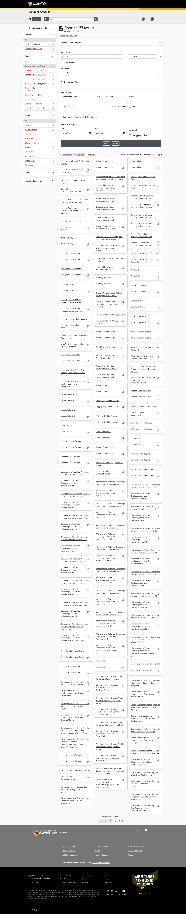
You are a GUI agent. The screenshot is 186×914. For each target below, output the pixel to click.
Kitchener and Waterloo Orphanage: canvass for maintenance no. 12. (145, 529)
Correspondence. (68, 394)
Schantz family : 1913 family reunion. (110, 315)
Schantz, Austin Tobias (39, 95)
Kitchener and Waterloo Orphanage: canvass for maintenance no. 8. (110, 504)
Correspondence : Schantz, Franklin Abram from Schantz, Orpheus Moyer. (110, 700)
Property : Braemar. (104, 277)
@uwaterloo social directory (116, 894)
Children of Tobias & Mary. (106, 416)
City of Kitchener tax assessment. (144, 406)
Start (63, 128)
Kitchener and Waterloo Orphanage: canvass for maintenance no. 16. (110, 548)
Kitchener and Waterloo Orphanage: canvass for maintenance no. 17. (145, 551)
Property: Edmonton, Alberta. (72, 651)
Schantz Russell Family (39, 45)
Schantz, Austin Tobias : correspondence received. (106, 199)
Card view (80, 155)
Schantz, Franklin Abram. (106, 161)
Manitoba (39, 165)
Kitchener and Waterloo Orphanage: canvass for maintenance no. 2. (110, 483)
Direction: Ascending (152, 155)
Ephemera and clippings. (141, 454)
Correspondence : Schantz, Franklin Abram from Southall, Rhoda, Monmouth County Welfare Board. (75, 730)
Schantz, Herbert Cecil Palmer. (73, 221)
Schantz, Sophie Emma (39, 79)
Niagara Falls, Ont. (68, 410)
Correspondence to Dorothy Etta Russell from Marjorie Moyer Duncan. (74, 789)
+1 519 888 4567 (36, 883)
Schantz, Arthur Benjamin (39, 84)
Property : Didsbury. (69, 284)
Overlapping (136, 135)
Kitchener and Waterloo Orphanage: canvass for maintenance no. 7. (75, 494)
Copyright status (67, 106)
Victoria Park (39, 156)
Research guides (68, 846)
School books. (101, 661)
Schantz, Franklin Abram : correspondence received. (141, 216)
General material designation (123, 106)
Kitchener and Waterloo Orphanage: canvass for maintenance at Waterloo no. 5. (110, 636)
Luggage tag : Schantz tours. (107, 400)
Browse (36, 19)
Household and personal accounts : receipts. (110, 259)
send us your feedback (101, 862)
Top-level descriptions (72, 117)
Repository (65, 72)
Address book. (137, 161)
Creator (28, 34)
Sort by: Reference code (130, 155)
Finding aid (133, 96)
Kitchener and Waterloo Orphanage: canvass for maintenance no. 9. (145, 507)
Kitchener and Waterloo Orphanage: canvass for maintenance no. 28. (145, 616)
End (96, 128)
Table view (92, 155)
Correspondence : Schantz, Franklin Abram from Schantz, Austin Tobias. (75, 683)
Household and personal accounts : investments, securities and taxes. (110, 177)
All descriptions (90, 117)
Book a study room (102, 846)
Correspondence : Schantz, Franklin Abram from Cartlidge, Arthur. (110, 677)
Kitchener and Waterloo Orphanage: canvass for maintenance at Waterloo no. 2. (75, 626)
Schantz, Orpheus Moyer (39, 75)
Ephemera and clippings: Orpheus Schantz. (109, 463)
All (26, 40)
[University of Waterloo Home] (37, 4)
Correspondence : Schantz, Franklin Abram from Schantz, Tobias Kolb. (110, 723)
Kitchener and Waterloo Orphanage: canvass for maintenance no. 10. (75, 516)
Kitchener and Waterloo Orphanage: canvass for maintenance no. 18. (75, 560)
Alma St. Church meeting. (141, 332)
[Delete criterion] (160, 56)
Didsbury (39, 152)
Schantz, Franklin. (103, 385)
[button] (144, 19)
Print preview (67, 155)
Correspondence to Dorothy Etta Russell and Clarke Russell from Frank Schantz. (144, 797)
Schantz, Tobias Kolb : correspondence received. (141, 235)
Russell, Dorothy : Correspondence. (75, 770)
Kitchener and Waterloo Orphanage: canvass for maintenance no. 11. (110, 526)
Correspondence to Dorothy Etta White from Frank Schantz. (109, 238)
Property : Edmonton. (140, 285)
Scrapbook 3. (136, 438)
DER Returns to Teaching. (141, 423)
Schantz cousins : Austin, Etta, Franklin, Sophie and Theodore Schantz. (143, 369)
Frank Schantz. (66, 425)
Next (121, 821)
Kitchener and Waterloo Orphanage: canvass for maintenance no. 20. (145, 573)
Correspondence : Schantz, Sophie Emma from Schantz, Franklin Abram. (110, 746)
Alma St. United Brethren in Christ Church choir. (74, 336)
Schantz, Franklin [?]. (139, 316)
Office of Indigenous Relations (37, 898)
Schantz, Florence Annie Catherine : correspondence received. (75, 200)
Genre (27, 172)
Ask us (130, 855)
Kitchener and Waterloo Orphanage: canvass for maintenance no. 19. (110, 570)
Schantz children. (138, 301)
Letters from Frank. (103, 431)
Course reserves (68, 850)
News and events (101, 855)
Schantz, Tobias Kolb (39, 104)
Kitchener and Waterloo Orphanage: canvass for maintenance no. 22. (110, 591)
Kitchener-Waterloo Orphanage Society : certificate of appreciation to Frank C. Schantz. (110, 771)
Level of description (34, 181)
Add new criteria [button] (68, 62)
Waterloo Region (39, 143)
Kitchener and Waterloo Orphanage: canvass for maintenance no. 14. (75, 538)
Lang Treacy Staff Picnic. (70, 354)
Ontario (39, 134)
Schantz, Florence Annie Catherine (39, 89)
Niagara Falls (39, 161)
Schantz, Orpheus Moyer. (106, 331)
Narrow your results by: (39, 27)
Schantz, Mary (39, 100)
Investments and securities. (142, 469)
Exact (146, 135)
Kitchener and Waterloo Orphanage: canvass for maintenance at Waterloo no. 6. (145, 639)
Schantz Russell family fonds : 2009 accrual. (75, 162)
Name (27, 56)
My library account (69, 855)
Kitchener (39, 139)
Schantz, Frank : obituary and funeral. (143, 177)
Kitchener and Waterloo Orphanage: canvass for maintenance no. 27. (110, 613)
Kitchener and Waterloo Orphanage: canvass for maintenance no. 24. (145, 594)
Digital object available (104, 96)
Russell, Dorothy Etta (39, 49)
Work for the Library (136, 846)
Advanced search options (72, 42)
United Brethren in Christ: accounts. (145, 664)
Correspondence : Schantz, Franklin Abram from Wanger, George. (145, 730)
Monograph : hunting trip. (71, 269)
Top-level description (69, 82)
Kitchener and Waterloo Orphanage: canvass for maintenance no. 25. (75, 603)
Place (27, 115)
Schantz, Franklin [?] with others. (74, 319)
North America (39, 130)
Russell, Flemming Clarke (39, 108)
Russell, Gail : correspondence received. (73, 181)
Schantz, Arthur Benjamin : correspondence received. (142, 197)
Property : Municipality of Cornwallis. (146, 253)
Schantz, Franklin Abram (39, 66)
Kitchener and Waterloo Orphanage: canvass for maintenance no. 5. (145, 486)
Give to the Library (135, 850)
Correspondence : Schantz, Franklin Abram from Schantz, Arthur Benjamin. (145, 683)
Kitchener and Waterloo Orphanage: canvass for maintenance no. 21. (75, 581)
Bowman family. (67, 238)
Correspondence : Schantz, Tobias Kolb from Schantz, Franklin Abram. (145, 752)
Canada (39, 126)
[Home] (29, 19)
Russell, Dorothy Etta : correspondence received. (106, 367)
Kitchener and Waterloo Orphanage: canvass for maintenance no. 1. (75, 473)
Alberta (39, 148)
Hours (97, 850)
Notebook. (135, 270)
